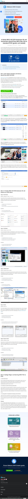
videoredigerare (15, 85)
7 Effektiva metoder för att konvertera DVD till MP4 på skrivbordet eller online (14, 426)
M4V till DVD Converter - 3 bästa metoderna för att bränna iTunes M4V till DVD (14, 439)
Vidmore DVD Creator (14, 7)
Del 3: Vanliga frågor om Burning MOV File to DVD (9, 68)
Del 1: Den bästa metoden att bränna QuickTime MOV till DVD (11, 66)
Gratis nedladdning (9, 470)
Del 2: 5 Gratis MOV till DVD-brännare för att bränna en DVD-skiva (11, 67)
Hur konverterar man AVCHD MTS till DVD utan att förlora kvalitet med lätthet (14, 452)
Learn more (21, 498)
